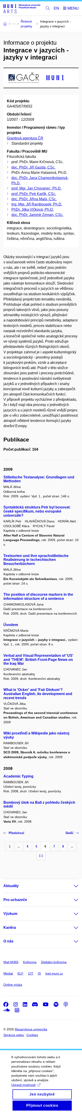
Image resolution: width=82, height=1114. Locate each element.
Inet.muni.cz (54, 973)
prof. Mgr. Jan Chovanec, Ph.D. (36, 188)
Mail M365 (10, 962)
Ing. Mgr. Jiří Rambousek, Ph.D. (36, 204)
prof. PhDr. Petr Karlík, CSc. (33, 194)
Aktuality (11, 886)
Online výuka (12, 984)
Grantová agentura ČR (25, 138)
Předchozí (16, 833)
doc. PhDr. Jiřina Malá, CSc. (34, 199)
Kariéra (9, 927)
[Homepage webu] (21, 8)
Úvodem (10, 625)
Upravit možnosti (23, 1085)
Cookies (32, 1035)
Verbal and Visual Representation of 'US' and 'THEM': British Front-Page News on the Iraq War (38, 660)
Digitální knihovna (54, 962)
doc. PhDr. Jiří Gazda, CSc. (33, 167)
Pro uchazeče (15, 900)
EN (56, 8)
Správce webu (13, 1035)
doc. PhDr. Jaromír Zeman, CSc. (37, 215)
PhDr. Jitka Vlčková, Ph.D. (32, 209)
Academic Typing (18, 776)
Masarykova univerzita (31, 1029)
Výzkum (10, 914)
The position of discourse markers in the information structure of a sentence (38, 597)
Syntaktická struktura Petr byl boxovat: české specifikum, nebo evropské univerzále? (37, 511)
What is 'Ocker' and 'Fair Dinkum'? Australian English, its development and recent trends (37, 694)
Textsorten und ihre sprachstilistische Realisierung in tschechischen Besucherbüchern (36, 560)
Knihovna (29, 962)
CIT (30, 973)
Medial (8, 973)
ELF (20, 973)
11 (41, 856)
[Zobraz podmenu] (71, 886)
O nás (8, 941)
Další (69, 833)
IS (39, 973)
